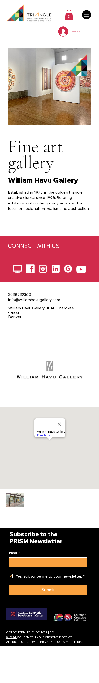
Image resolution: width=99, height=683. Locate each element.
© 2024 (11, 637)
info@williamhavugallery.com (34, 299)
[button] (69, 15)
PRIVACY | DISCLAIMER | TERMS (61, 642)
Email (14, 553)
